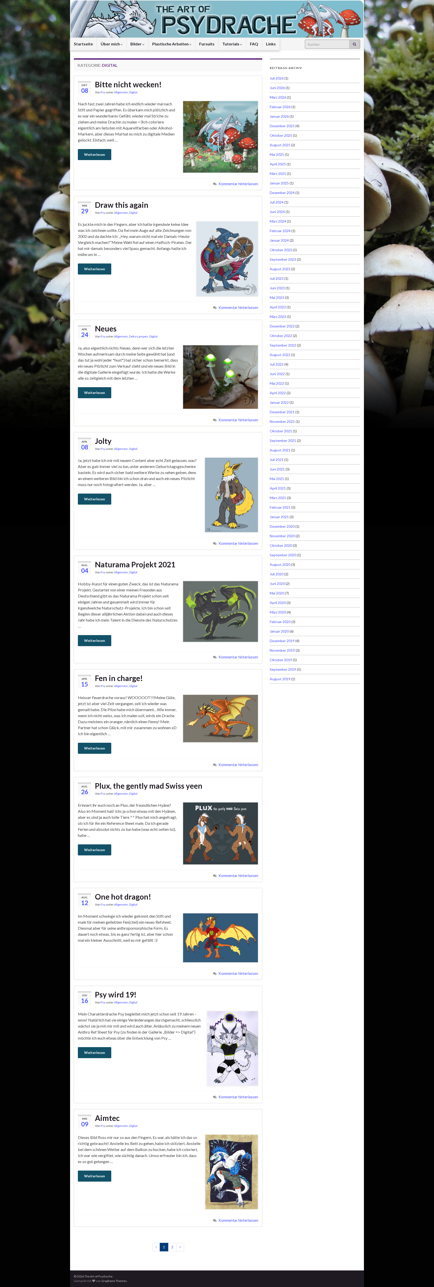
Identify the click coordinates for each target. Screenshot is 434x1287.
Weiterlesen (94, 154)
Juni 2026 (277, 88)
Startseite (83, 43)
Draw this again (121, 204)
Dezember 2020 (282, 526)
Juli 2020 (277, 574)
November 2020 (282, 536)
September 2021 (283, 440)
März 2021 (278, 498)
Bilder (136, 43)
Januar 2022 (279, 402)
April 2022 (278, 393)
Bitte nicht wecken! (128, 84)
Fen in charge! (119, 678)
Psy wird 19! (116, 994)
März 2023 (278, 316)
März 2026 (278, 97)
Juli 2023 (277, 278)
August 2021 (280, 450)
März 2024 (278, 221)
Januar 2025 (279, 183)
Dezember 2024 (282, 192)
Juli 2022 (277, 364)
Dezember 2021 (282, 412)
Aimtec (107, 1117)
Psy (103, 92)
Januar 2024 (279, 240)
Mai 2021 (277, 479)
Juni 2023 (277, 288)
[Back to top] (422, 1275)
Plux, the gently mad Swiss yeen (148, 785)
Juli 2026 (277, 78)
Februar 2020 (280, 622)
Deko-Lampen (138, 336)
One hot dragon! (123, 896)
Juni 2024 (277, 212)
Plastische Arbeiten (170, 43)
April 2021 (278, 488)
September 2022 (283, 345)
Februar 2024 (280, 231)
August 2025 (280, 145)
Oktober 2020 (281, 545)
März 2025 (278, 173)
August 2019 (280, 679)
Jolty (103, 440)
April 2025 (278, 164)
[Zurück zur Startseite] (217, 19)
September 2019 (283, 669)
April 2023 (278, 307)
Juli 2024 (277, 202)
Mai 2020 (277, 593)
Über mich (111, 43)
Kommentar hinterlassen (238, 184)
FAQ (254, 43)
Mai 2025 (277, 154)
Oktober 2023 (281, 250)
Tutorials (231, 43)
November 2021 (282, 421)
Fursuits (206, 43)
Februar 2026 (280, 107)
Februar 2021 (280, 507)
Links (271, 43)
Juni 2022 (277, 374)
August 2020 (280, 564)
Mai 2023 (277, 297)
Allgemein (121, 92)
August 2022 (280, 355)
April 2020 (278, 602)
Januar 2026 (279, 116)
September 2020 (283, 555)
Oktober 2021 (281, 431)
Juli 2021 (277, 459)
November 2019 (282, 650)
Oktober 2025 (281, 135)
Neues (106, 328)
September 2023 (283, 259)
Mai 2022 (277, 383)
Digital (133, 92)
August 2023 (280, 269)
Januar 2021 (279, 517)
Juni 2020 (277, 583)
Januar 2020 (279, 631)
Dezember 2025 (282, 126)
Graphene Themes (114, 1281)
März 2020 (278, 612)
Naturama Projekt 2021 (135, 564)
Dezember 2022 (282, 326)
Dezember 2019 (282, 641)
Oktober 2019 (281, 660)
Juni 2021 (277, 469)
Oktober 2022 (281, 335)
